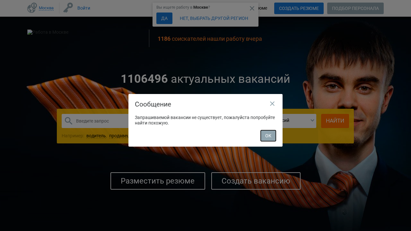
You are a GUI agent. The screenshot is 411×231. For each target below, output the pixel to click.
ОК (268, 135)
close (272, 103)
